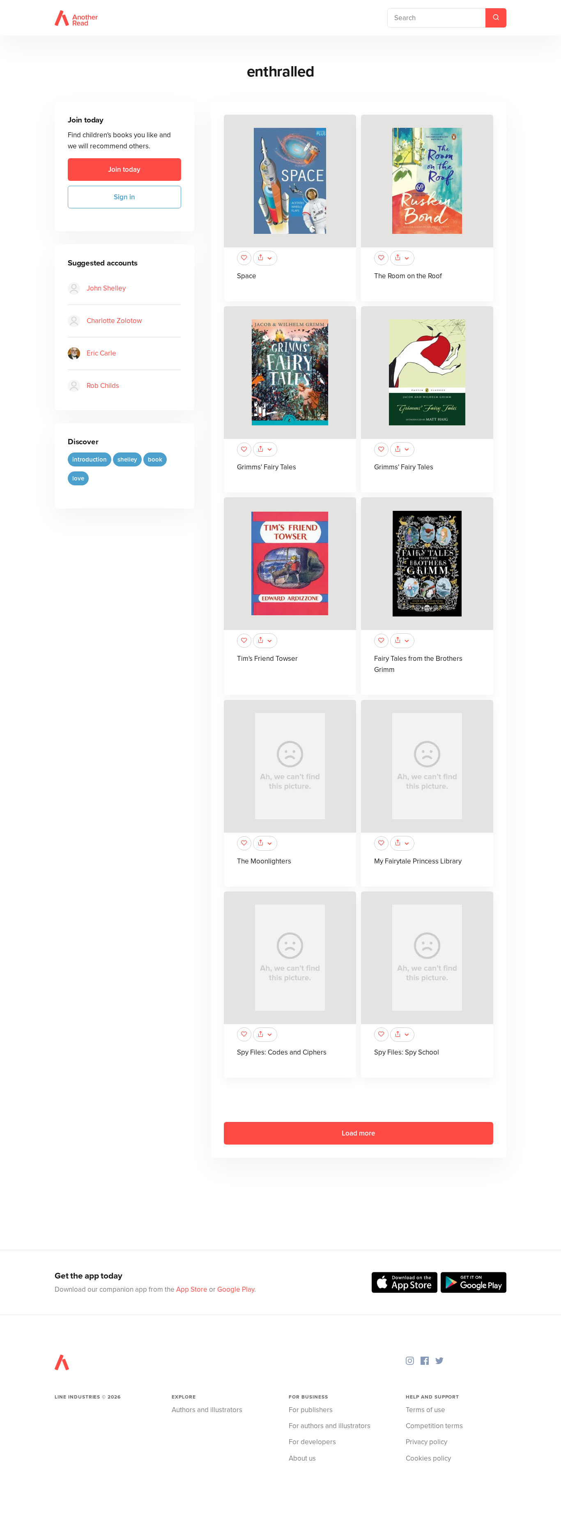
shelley (127, 460)
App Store (191, 1289)
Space (246, 276)
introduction (89, 460)
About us (302, 1458)
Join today (124, 169)
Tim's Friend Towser (267, 658)
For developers (312, 1442)
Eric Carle (101, 353)
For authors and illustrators (329, 1426)
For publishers (311, 1410)
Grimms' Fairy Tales (266, 467)
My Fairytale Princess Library (418, 861)
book (155, 460)
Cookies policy (428, 1458)
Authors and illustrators (207, 1410)
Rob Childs (103, 386)
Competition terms (434, 1426)
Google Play (235, 1289)
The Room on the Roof (408, 276)
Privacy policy (426, 1442)
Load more (358, 1133)
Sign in (124, 197)
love (78, 478)
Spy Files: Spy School (406, 1052)
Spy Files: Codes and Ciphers (281, 1052)
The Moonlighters (264, 861)
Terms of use (425, 1410)
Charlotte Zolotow (114, 321)
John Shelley (106, 288)
